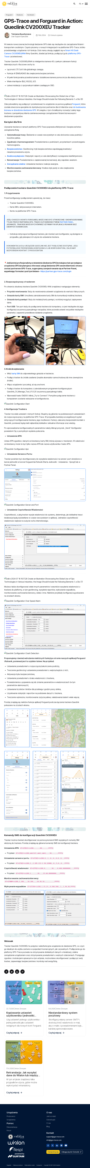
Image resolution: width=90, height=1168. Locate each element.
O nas (48, 1123)
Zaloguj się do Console (70, 1152)
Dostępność (39, 1165)
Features (20, 15)
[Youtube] (66, 1145)
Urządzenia (11, 1120)
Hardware (30, 15)
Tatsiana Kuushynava (21, 34)
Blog (48, 1126)
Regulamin (9, 1165)
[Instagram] (61, 1145)
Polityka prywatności (18, 1165)
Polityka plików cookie (29, 1165)
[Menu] (86, 4)
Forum (9, 1130)
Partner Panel (66, 222)
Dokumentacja (12, 1127)
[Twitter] (52, 1145)
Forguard (9, 15)
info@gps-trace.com (54, 1140)
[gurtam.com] (16, 1142)
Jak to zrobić (51, 1116)
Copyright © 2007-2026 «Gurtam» (52, 1165)
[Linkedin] (57, 1145)
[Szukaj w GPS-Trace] (74, 4)
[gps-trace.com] (9, 3)
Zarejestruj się (53, 1152)
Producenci (11, 1116)
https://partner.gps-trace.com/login (56, 271)
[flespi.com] (16, 1149)
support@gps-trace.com (55, 1137)
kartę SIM (16, 373)
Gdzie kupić (50, 1120)
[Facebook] (48, 1145)
